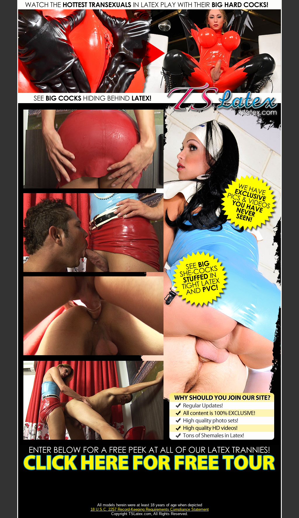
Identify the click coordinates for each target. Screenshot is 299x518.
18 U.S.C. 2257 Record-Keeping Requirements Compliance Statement (150, 509)
